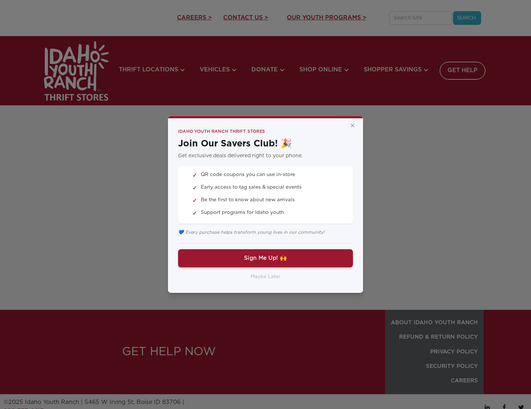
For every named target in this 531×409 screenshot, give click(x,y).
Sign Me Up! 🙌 (265, 258)
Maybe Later (265, 276)
